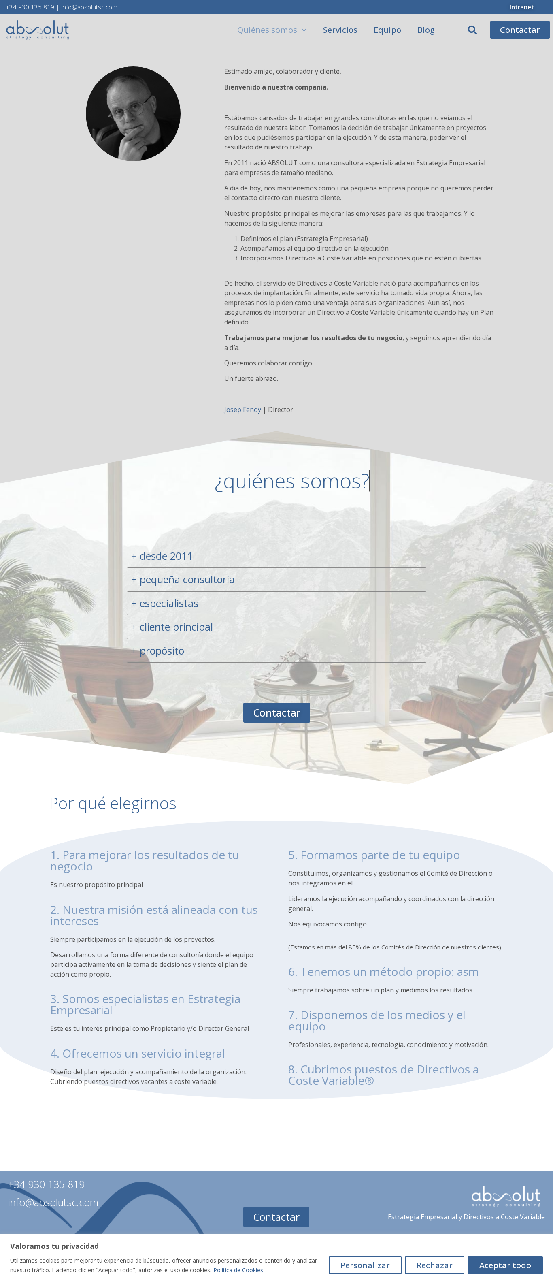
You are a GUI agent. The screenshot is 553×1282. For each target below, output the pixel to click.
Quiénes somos (267, 29)
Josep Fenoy (242, 409)
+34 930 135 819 (30, 7)
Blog (426, 29)
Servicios (340, 29)
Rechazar (435, 1265)
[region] (276, 1258)
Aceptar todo (505, 1265)
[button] (472, 29)
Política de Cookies (238, 1270)
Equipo (387, 29)
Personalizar (365, 1265)
